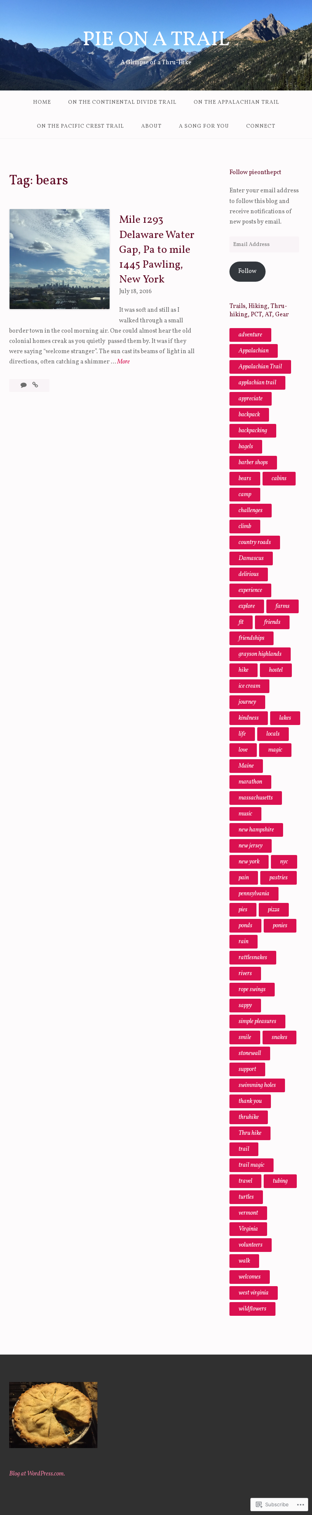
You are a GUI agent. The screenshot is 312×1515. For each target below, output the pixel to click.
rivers (245, 973)
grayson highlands (260, 654)
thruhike (249, 1117)
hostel (276, 670)
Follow (247, 271)
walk (244, 1261)
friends (272, 622)
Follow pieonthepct (255, 172)
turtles (246, 1197)
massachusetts (256, 798)
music (245, 814)
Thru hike (250, 1133)
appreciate (251, 399)
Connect (260, 126)
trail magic (251, 1165)
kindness (249, 718)
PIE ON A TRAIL (156, 40)
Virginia (248, 1229)
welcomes (250, 1277)
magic (275, 750)
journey (247, 702)
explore (247, 606)
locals (273, 734)
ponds (245, 926)
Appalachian (254, 351)
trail (244, 1149)
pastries (278, 878)
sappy (245, 1005)
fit (241, 622)
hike (243, 670)
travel (245, 1181)
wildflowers (252, 1309)
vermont (248, 1213)
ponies (280, 926)
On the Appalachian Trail (236, 102)
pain (244, 878)
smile (245, 1037)
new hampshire (256, 830)
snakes (279, 1037)
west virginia (254, 1293)
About (151, 126)
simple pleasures (257, 1021)
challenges (251, 510)
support (247, 1069)
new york (249, 862)
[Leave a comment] (24, 385)
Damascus (251, 558)
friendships (251, 638)
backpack (249, 415)
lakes (285, 718)
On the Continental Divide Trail (122, 102)
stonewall (250, 1053)
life (242, 734)
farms (282, 606)
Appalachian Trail (260, 367)
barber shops (253, 462)
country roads (255, 542)
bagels (246, 447)
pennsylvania (254, 894)
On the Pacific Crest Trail (80, 126)
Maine (246, 766)
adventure (250, 335)
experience (250, 590)
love (243, 750)
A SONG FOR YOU (204, 126)
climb (245, 526)
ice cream (249, 686)
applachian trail (257, 383)
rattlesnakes (253, 957)
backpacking (253, 431)
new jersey (251, 846)
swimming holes (257, 1085)
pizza (274, 910)
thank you (250, 1101)
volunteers (251, 1245)
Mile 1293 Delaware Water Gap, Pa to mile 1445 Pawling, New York (156, 250)
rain (243, 942)
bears (245, 478)
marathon (250, 782)
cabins (279, 478)
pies (243, 910)
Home (42, 102)
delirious (249, 574)
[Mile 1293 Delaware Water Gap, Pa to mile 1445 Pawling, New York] (35, 385)
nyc (284, 862)
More (123, 362)
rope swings (252, 989)
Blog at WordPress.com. (37, 1474)
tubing (280, 1181)
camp (245, 494)
